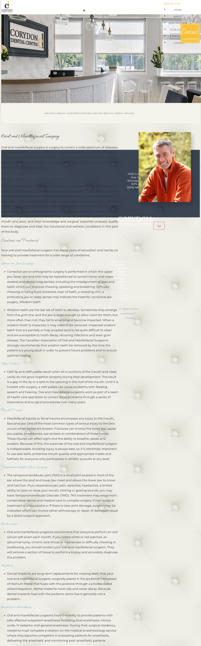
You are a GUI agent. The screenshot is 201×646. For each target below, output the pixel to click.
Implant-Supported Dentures (74, 113)
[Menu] (84, 10)
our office (190, 33)
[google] (187, 4)
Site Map (130, 318)
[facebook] (184, 4)
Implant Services (103, 113)
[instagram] (189, 4)
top (159, 225)
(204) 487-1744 (172, 3)
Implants (50, 113)
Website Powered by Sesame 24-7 (129, 311)
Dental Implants (124, 113)
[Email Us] (137, 193)
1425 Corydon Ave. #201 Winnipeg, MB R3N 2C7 (137, 179)
